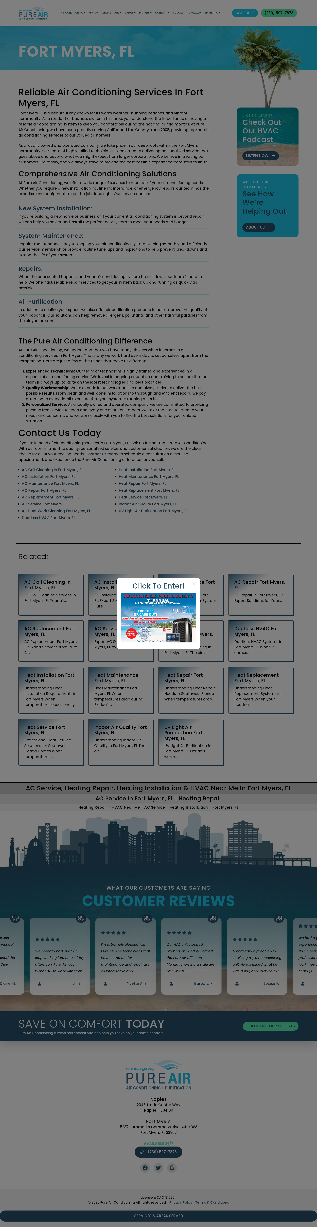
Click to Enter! (158, 586)
